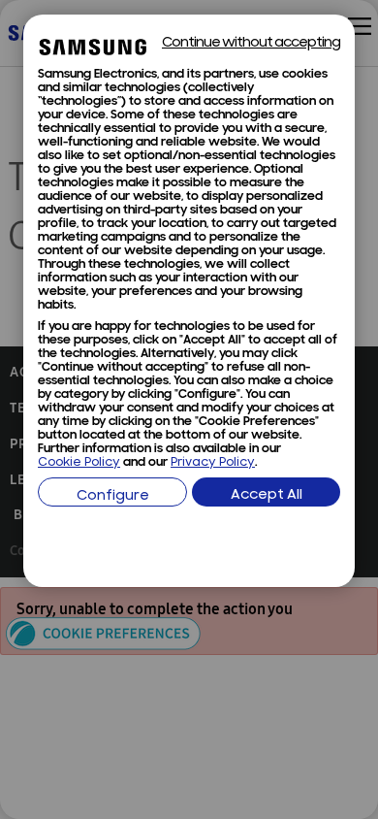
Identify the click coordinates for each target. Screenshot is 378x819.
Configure (113, 496)
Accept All (266, 495)
